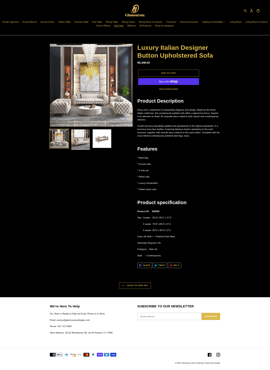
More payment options (168, 89)
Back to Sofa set (137, 285)
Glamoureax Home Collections (192, 363)
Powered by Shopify (212, 363)
